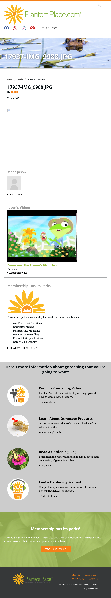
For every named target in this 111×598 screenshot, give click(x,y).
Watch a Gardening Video (60, 388)
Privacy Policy (78, 579)
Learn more (15, 194)
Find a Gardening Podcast (60, 482)
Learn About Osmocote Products (66, 418)
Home (9, 79)
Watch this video (17, 272)
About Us (76, 575)
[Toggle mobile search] (99, 5)
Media (20, 79)
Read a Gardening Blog (57, 451)
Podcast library (48, 496)
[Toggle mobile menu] (105, 5)
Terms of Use (90, 575)
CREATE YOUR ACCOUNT (22, 348)
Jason (14, 92)
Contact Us (93, 579)
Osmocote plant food (51, 432)
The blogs (45, 465)
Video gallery (47, 402)
